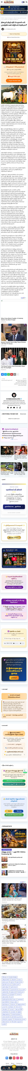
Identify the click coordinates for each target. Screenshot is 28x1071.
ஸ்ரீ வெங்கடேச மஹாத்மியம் (7, 1019)
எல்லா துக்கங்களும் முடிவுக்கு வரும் (15, 857)
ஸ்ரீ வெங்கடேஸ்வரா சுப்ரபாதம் (19, 1019)
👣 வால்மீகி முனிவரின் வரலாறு (14, 748)
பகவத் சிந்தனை (11, 1006)
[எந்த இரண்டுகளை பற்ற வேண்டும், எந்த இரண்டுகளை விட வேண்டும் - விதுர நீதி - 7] (4, 872)
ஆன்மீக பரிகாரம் (14, 987)
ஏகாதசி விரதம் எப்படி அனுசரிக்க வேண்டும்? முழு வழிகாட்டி (14, 615)
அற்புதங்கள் (14, 979)
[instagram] (17, 407)
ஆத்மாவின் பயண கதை (6, 984)
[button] (26, 2)
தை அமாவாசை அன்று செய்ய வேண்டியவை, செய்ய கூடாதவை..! (17, 864)
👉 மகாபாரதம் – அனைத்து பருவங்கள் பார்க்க (13, 716)
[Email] (14, 374)
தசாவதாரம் (19, 994)
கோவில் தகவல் (20, 992)
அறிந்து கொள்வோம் (6, 979)
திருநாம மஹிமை (14, 1002)
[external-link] (20, 407)
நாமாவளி (4, 1006)
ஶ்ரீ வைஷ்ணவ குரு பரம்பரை (17, 1016)
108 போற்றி (4, 977)
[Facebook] (2, 374)
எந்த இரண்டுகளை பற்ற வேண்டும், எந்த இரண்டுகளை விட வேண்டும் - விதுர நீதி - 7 (17, 871)
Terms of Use (18, 1065)
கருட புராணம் (22, 989)
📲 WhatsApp (18, 811)
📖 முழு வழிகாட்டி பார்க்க (14, 587)
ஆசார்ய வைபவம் (5, 982)
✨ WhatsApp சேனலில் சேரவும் (14, 780)
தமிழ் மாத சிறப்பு (5, 997)
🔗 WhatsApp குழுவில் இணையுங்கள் (14, 784)
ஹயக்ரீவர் (4, 1024)
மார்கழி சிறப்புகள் (5, 1011)
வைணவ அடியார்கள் (6, 1016)
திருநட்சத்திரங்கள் (5, 1002)
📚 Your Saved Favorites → (14, 37)
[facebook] (8, 407)
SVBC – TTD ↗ (22, 566)
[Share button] (17, 374)
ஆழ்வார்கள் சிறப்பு (5, 989)
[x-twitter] (10, 1058)
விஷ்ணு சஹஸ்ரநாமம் (6, 1014)
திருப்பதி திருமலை (9, 18)
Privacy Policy (9, 1065)
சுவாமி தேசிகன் (12, 994)
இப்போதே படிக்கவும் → (14, 537)
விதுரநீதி (19, 1011)
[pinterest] (21, 1058)
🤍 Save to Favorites (14, 34)
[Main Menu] (2, 2)
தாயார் (11, 997)
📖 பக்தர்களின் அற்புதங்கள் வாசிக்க (14, 814)
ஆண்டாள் (12, 982)
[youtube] (14, 407)
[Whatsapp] (8, 374)
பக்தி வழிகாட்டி (5, 1009)
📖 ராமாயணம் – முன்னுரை (14, 744)
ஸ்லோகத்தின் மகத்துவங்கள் (16, 1021)
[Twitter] (5, 374)
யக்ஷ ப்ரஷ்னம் (13, 1011)
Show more (23, 414)
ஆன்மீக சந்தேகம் (5, 987)
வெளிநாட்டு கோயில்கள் (16, 1014)
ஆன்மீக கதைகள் (16, 984)
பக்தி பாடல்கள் (18, 1006)
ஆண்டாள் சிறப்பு (19, 982)
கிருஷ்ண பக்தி (13, 992)
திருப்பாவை (13, 1004)
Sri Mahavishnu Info (13, 399)
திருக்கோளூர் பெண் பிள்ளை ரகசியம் (9, 999)
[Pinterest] (11, 374)
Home (2, 18)
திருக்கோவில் (20, 999)
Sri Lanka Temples (13, 977)
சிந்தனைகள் (4, 994)
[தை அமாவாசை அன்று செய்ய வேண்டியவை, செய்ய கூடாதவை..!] (4, 866)
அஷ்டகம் (19, 979)
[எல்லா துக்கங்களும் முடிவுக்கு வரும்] (4, 859)
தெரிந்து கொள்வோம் (21, 1004)
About (12, 1063)
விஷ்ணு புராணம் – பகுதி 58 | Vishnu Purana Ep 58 (13, 853)
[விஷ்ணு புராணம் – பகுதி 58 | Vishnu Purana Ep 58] (14, 838)
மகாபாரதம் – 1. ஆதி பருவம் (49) (16, 1009)
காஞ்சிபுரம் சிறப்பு (5, 992)
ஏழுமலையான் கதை (14, 989)
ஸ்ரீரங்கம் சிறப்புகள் (5, 1021)
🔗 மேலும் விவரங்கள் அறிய (14, 80)
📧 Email (8, 811)
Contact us (19, 1063)
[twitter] (11, 407)
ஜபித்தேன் (14, 678)
